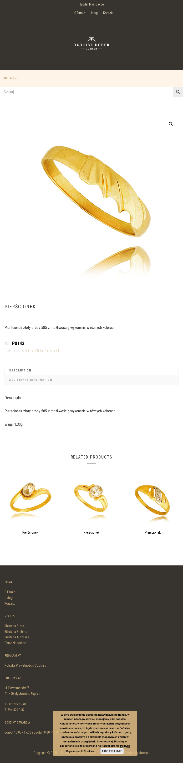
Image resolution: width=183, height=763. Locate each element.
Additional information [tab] (30, 380)
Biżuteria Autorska (17, 637)
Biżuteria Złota (32, 350)
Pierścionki (53, 350)
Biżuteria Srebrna (16, 632)
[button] (171, 124)
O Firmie (79, 13)
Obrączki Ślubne (15, 643)
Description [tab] (20, 370)
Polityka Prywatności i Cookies (25, 665)
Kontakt (108, 13)
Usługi (94, 13)
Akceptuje (112, 751)
